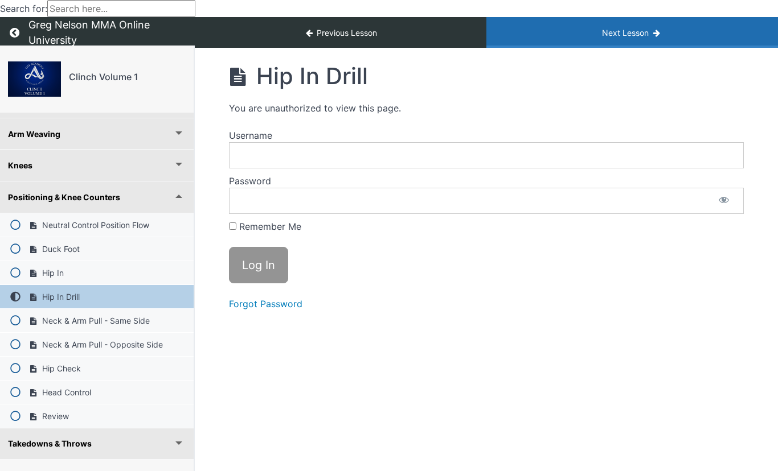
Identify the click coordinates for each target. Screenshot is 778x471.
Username (250, 135)
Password (250, 181)
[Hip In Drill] (34, 79)
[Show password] (724, 201)
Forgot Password (265, 303)
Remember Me (268, 226)
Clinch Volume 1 (103, 76)
